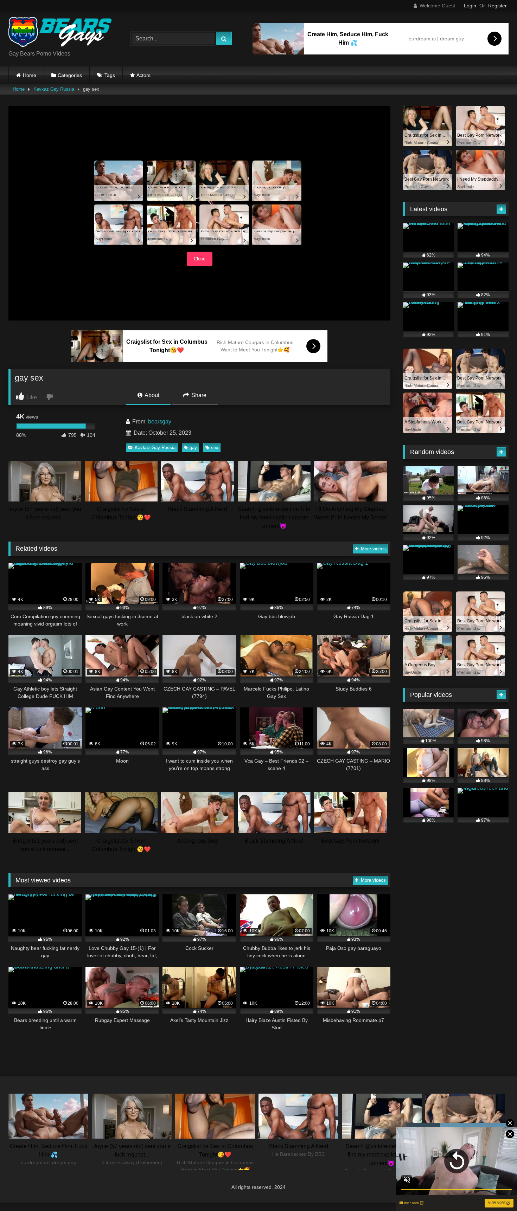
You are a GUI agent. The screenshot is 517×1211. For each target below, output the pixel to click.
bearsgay (159, 422)
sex (214, 447)
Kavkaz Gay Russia (53, 89)
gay (193, 447)
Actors (143, 75)
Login (470, 5)
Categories (70, 75)
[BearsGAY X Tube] (61, 33)
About (151, 395)
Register (497, 5)
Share (198, 395)
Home (29, 75)
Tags (109, 75)
